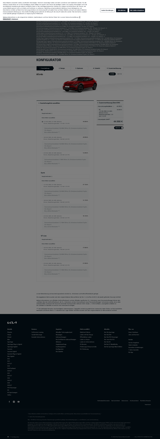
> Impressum (14, 19)
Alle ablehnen (122, 10)
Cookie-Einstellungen (107, 10)
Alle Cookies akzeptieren (137, 10)
